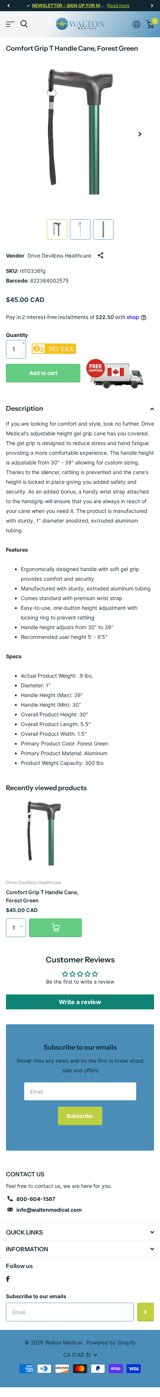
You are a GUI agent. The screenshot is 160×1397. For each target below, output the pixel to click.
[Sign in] (136, 24)
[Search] (24, 24)
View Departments (10, 24)
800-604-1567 (35, 1199)
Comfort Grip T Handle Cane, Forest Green (42, 896)
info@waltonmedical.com (49, 1210)
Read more (118, 5)
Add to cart (43, 373)
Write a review (80, 1002)
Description (24, 408)
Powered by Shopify (111, 1342)
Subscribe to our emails (36, 1296)
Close (80, 1232)
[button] (8, 5)
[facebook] (8, 1279)
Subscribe (80, 1116)
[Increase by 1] (25, 335)
